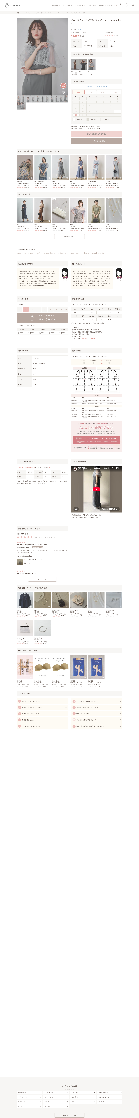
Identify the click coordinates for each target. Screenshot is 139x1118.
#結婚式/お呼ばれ (63, 253)
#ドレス (19, 253)
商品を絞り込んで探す (69, 1115)
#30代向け (46, 253)
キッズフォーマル (23, 1102)
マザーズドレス (22, 1097)
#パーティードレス (28, 253)
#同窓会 (94, 253)
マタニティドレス (77, 1092)
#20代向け (38, 253)
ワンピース (75, 1097)
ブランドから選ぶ (66, 5)
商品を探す (54, 5)
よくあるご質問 (91, 5)
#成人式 (87, 253)
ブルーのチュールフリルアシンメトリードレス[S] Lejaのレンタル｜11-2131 (12, 5)
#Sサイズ (53, 253)
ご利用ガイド (79, 5)
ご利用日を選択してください (97, 134)
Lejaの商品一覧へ (69, 236)
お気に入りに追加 (99, 141)
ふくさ (20, 1106)
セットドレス (49, 1097)
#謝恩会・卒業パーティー (76, 253)
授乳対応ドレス (103, 1092)
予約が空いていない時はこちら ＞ (97, 86)
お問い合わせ (111, 5)
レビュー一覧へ (42, 579)
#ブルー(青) (101, 253)
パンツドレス (49, 1092)
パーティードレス (23, 1092)
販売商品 (47, 1106)
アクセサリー (102, 1102)
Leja (79, 29)
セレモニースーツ (104, 1097)
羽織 (73, 1102)
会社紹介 (101, 5)
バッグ (47, 1102)
